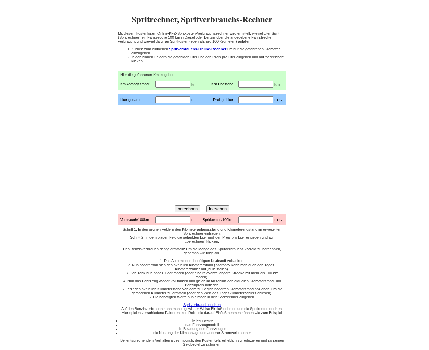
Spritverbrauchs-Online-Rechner (197, 49)
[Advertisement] (202, 154)
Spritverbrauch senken (202, 305)
